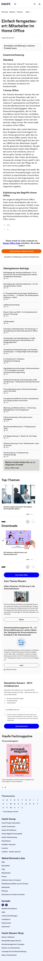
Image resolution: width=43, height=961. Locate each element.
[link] (5, 12)
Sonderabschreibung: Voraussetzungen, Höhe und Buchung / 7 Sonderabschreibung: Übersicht (21, 381)
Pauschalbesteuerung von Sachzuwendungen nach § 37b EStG (20, 390)
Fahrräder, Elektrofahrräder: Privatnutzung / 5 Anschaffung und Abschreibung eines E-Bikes (21, 330)
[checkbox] (5, 715)
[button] (22, 251)
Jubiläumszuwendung (11, 305)
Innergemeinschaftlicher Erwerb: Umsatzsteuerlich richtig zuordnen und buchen (21, 399)
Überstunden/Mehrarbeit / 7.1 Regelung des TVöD (20, 428)
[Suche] (35, 4)
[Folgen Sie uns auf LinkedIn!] (3, 905)
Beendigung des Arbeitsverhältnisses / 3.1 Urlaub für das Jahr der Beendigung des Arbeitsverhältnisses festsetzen (21, 275)
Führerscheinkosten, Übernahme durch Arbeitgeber (18, 418)
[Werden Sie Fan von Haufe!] (6, 905)
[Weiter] (33, 522)
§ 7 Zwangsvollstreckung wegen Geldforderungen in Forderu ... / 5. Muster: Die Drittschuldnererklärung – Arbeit (21, 295)
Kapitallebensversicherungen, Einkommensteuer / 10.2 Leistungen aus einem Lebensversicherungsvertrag (21, 370)
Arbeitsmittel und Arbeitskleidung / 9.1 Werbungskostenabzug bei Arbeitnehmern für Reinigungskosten (20, 340)
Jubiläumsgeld (9, 321)
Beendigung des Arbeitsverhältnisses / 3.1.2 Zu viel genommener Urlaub (21, 285)
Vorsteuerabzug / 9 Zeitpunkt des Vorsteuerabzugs (16, 454)
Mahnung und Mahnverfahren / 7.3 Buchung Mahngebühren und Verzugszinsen (20, 409)
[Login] (40, 4)
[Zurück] (28, 522)
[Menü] (15, 4)
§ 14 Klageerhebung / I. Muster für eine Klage (20, 436)
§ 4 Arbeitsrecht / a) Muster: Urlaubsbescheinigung (14, 360)
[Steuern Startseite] (7, 3)
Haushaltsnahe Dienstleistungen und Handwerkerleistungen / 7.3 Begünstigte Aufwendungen (21, 351)
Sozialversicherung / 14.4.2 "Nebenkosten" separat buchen (22, 444)
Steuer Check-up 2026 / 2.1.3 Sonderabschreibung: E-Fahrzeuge (21, 313)
